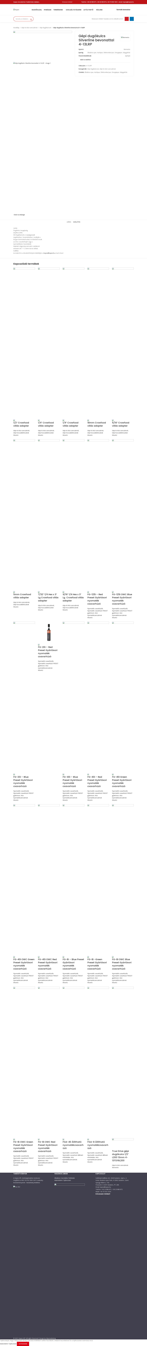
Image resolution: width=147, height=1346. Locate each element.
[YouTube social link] (75, 2)
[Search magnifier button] (31, 19)
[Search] (133, 10)
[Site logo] (16, 9)
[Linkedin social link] (78, 2)
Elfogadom (23, 1344)
